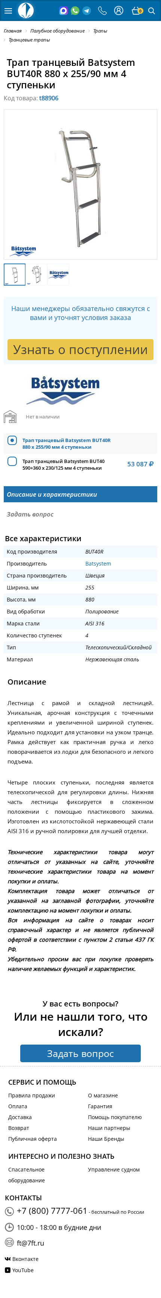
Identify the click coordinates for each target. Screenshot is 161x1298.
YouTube (23, 1270)
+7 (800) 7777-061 (52, 1210)
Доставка (20, 1117)
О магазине (103, 1095)
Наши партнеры (109, 1127)
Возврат (18, 1127)
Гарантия (100, 1106)
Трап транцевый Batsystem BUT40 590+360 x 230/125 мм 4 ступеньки (63, 464)
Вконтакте (25, 1259)
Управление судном (114, 1169)
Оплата (17, 1106)
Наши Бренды (106, 1138)
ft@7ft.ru (30, 1243)
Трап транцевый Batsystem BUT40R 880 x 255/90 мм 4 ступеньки (66, 443)
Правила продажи (31, 1095)
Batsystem (98, 563)
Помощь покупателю (115, 1117)
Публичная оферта (32, 1138)
